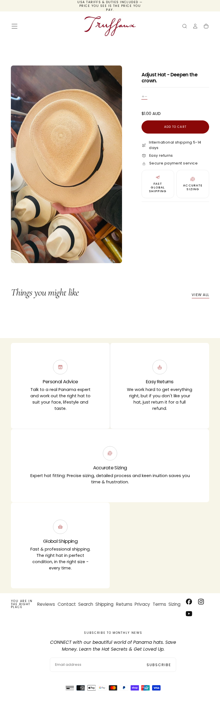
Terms (159, 604)
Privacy (142, 604)
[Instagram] (201, 601)
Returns (124, 604)
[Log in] (195, 26)
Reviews (46, 604)
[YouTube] (188, 613)
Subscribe (159, 664)
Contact (67, 604)
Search (85, 604)
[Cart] (206, 26)
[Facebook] (188, 601)
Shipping (104, 604)
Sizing (174, 604)
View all (200, 294)
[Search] (185, 26)
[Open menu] (14, 26)
